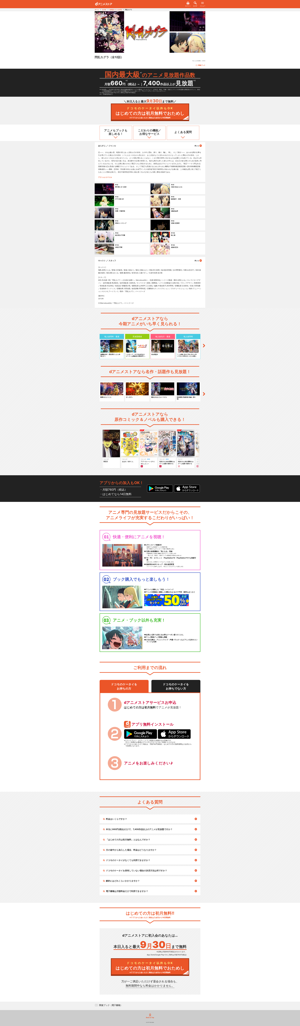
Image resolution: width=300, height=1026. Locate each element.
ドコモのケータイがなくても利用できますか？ (128, 860)
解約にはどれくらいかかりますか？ (123, 881)
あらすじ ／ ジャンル (107, 146)
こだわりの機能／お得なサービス (149, 132)
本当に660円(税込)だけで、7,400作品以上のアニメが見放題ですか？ (139, 829)
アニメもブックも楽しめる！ (116, 132)
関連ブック (201, 65)
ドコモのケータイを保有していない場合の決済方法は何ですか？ (136, 870)
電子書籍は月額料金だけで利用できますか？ (127, 891)
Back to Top (150, 1017)
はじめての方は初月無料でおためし (150, 113)
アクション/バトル (105, 177)
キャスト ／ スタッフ (107, 260)
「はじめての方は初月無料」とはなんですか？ (128, 839)
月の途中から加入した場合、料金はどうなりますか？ (131, 850)
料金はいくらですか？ (116, 819)
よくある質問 (183, 132)
